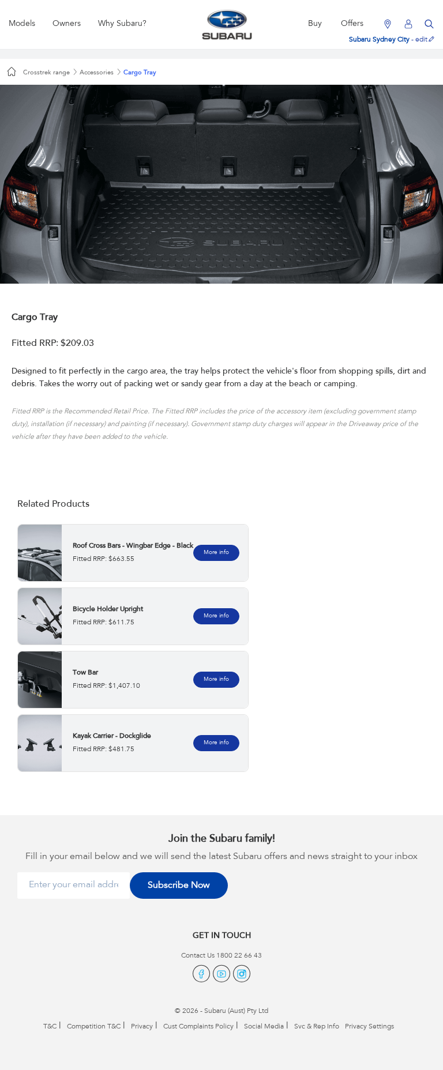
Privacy (142, 1026)
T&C (50, 1026)
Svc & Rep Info (316, 1026)
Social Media (264, 1026)
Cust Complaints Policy (198, 1026)
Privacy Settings (369, 1026)
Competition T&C (94, 1026)
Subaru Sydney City (379, 39)
